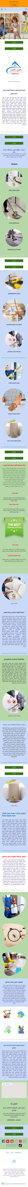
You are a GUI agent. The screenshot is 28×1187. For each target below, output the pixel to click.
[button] (2, 9)
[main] (14, 81)
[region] (14, 3)
